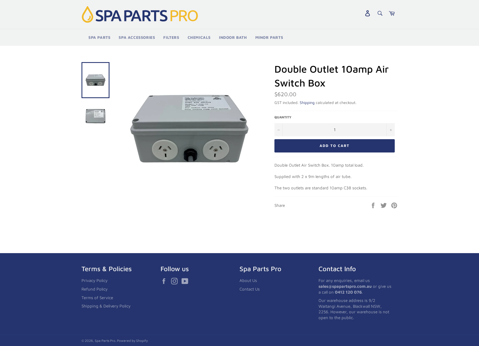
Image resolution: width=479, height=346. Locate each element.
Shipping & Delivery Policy (106, 306)
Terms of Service (97, 297)
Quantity (282, 117)
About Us (248, 280)
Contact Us (250, 289)
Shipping (307, 102)
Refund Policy (94, 289)
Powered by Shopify (132, 341)
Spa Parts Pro (105, 341)
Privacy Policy (94, 280)
